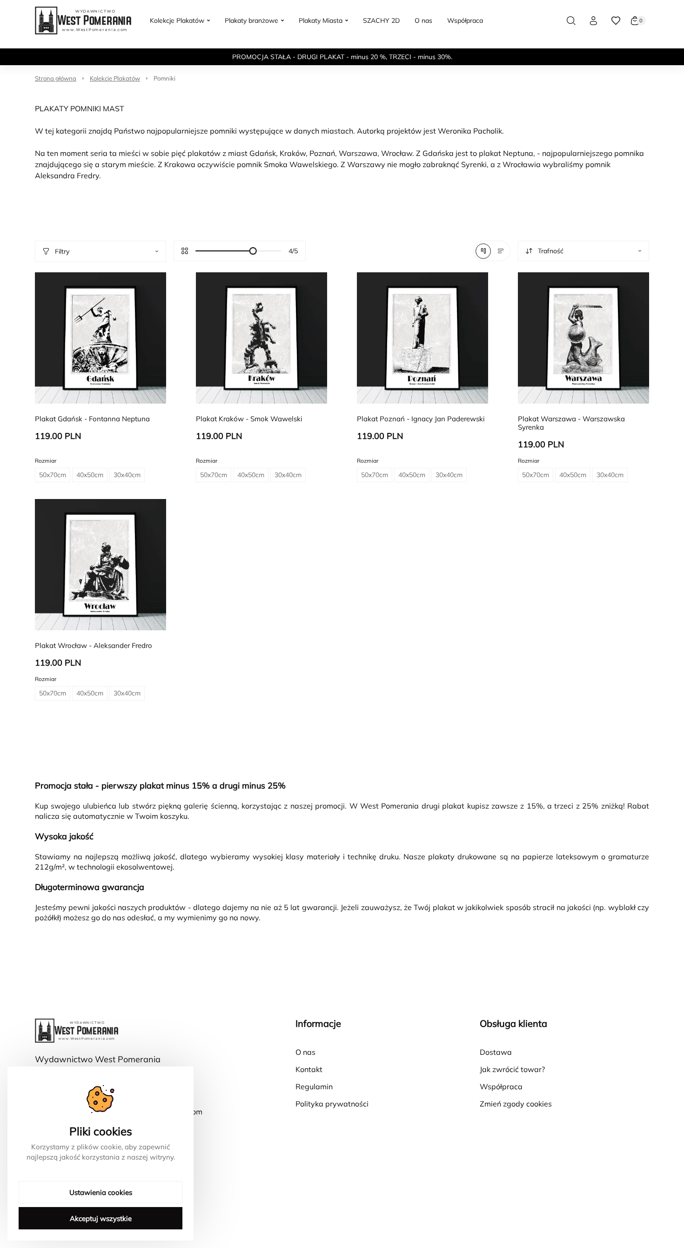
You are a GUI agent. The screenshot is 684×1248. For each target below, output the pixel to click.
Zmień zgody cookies (516, 1103)
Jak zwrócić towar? (512, 1069)
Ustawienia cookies (100, 1192)
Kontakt (308, 1069)
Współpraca (501, 1086)
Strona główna (55, 78)
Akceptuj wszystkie (101, 1218)
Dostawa (496, 1052)
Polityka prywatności (332, 1103)
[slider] (253, 251)
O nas (305, 1052)
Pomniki (164, 78)
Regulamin (314, 1086)
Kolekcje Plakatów (115, 78)
